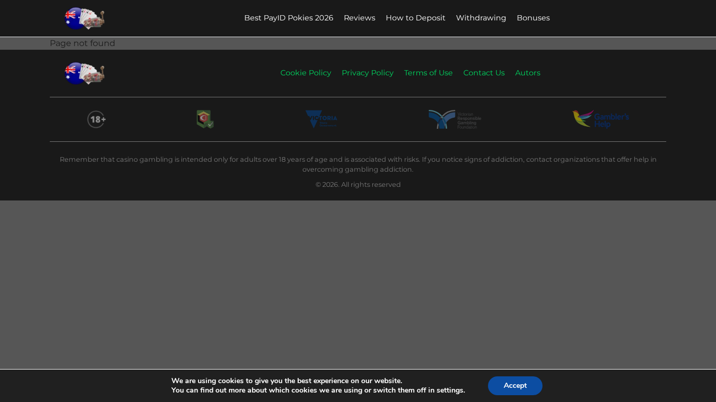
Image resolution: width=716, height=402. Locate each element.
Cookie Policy (305, 72)
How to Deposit (416, 18)
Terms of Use (428, 72)
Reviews (359, 18)
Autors (527, 72)
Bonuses (533, 18)
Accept (515, 385)
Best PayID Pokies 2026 (288, 18)
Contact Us (484, 72)
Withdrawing (481, 18)
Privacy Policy (368, 72)
